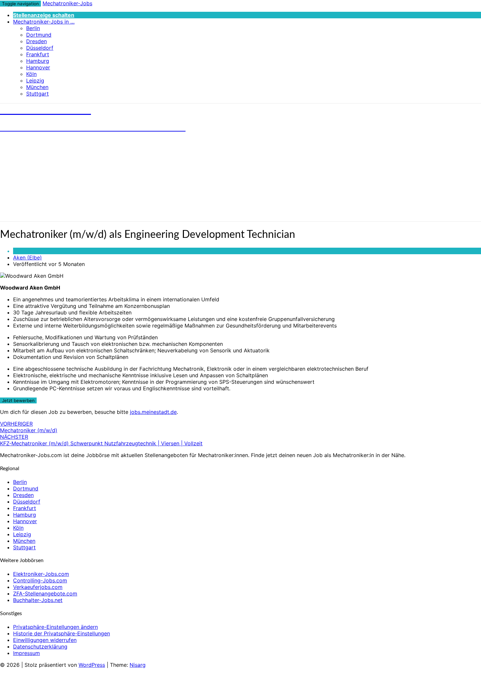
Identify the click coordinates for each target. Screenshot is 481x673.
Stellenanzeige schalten (43, 15)
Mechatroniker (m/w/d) (28, 427)
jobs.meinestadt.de (153, 412)
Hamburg (37, 61)
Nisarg (138, 665)
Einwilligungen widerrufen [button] (45, 640)
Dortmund (38, 34)
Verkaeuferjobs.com (37, 587)
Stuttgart (37, 93)
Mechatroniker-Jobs (67, 3)
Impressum (26, 653)
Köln (31, 74)
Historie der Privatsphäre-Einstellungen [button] (61, 633)
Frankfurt (37, 54)
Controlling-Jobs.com (40, 580)
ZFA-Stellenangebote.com (45, 593)
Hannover (38, 67)
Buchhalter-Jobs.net (37, 600)
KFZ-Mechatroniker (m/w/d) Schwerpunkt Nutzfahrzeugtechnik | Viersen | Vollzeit (101, 440)
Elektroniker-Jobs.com (41, 574)
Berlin (33, 28)
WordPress (92, 665)
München (37, 87)
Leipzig (35, 80)
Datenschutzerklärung (40, 646)
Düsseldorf (39, 47)
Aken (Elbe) (27, 257)
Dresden (36, 41)
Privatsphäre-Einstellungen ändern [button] (55, 627)
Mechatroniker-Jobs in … (44, 21)
